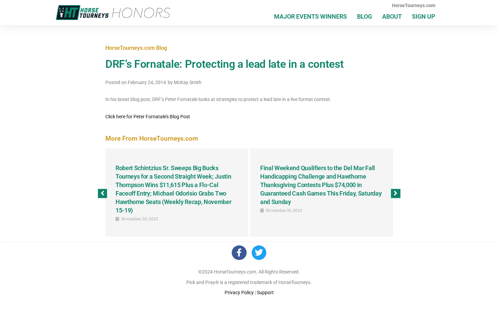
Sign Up (423, 16)
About (392, 16)
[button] (102, 193)
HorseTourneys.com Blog (136, 48)
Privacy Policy (239, 292)
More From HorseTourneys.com (151, 138)
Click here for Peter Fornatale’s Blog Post (147, 116)
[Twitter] (259, 252)
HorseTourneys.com (413, 5)
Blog (364, 16)
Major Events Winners (310, 16)
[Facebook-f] (239, 252)
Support (265, 292)
